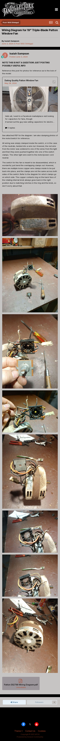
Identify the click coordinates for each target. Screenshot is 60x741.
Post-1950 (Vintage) (24, 43)
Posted (18, 57)
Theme (17, 731)
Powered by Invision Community (30, 737)
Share (15, 702)
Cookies (42, 731)
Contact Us (30, 731)
